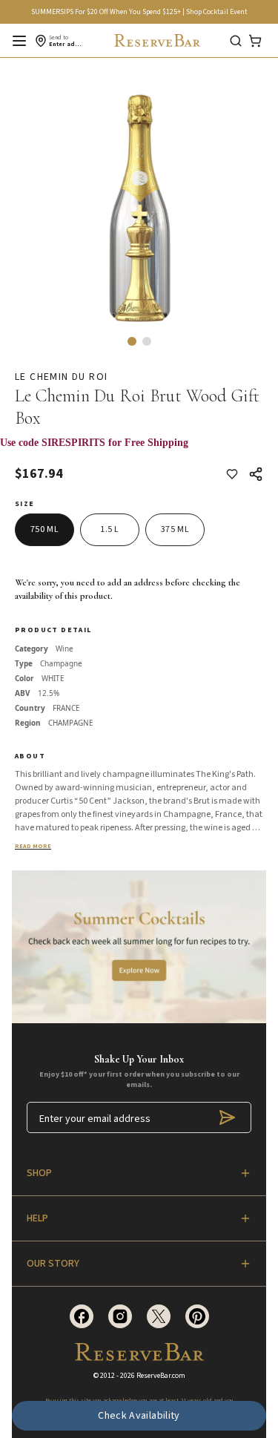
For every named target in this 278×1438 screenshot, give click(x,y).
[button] (132, 341)
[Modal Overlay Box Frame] (139, 450)
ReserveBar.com (160, 1375)
